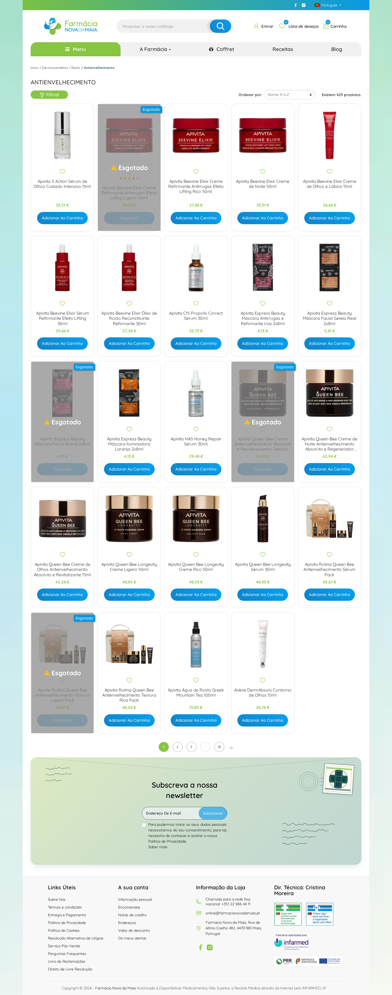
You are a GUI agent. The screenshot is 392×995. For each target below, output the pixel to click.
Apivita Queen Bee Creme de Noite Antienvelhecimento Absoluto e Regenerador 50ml (329, 444)
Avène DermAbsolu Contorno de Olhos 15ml (262, 693)
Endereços (127, 922)
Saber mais (157, 846)
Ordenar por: (250, 94)
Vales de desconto (134, 930)
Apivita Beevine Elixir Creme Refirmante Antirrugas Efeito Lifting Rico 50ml (196, 186)
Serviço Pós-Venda (64, 945)
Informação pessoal (135, 899)
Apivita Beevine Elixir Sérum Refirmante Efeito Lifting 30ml (62, 318)
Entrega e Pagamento (67, 915)
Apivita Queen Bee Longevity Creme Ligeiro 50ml (129, 567)
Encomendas (129, 907)
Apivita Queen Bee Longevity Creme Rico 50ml (196, 567)
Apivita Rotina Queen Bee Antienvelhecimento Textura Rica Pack (129, 695)
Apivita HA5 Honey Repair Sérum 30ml (196, 441)
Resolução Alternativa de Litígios (75, 938)
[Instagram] (304, 5)
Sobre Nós (57, 899)
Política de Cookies (64, 930)
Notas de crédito (132, 915)
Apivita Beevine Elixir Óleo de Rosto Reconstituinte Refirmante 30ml (129, 318)
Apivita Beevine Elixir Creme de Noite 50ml (262, 184)
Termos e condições (65, 907)
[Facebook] (296, 5)
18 (219, 747)
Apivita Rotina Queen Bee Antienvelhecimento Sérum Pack (329, 569)
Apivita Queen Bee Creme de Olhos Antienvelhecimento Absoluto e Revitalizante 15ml (62, 569)
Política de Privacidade (67, 922)
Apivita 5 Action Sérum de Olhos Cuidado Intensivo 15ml (62, 184)
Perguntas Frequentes (67, 953)
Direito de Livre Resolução (70, 969)
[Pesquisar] (220, 26)
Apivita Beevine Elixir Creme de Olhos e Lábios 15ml (329, 184)
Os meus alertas (132, 938)
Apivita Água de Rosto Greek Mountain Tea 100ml (196, 693)
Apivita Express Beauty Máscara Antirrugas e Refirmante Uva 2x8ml (263, 318)
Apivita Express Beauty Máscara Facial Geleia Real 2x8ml (329, 318)
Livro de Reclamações (66, 961)
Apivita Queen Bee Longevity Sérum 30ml (263, 567)
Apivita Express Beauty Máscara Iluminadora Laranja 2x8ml (129, 444)
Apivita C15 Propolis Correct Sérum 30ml (196, 316)
